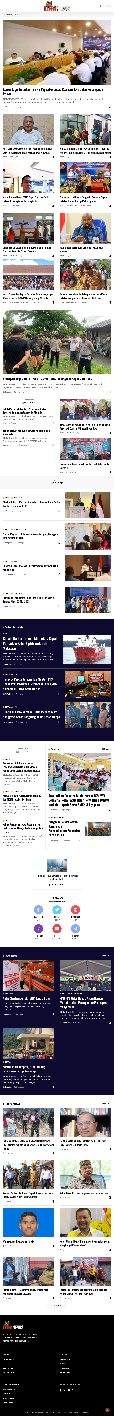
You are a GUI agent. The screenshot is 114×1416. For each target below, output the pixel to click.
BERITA (5, 157)
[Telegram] (75, 932)
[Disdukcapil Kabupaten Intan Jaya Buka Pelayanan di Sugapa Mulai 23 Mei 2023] (88, 600)
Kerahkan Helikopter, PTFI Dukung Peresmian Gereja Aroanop (24, 1068)
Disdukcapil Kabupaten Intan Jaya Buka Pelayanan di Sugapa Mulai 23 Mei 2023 (28, 599)
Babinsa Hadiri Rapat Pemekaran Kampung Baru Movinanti (27, 432)
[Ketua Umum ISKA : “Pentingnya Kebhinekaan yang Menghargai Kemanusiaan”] (85, 1222)
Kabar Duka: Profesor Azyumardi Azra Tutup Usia (84, 1193)
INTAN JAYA (14, 256)
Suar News (85, 1413)
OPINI (16, 529)
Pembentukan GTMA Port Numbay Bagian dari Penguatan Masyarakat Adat (25, 1291)
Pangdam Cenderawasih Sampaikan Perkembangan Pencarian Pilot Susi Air (64, 828)
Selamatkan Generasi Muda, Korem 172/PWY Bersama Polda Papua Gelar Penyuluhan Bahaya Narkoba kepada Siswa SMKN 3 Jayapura (78, 800)
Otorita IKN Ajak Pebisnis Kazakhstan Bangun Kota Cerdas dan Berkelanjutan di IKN (31, 504)
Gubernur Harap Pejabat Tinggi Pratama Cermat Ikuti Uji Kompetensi (31, 568)
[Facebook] (38, 913)
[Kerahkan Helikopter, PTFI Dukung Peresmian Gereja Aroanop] (28, 1043)
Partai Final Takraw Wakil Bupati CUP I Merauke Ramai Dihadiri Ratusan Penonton (83, 1291)
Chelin (7, 107)
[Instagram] (38, 932)
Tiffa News (9, 574)
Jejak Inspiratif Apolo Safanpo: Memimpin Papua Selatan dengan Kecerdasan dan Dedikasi (83, 296)
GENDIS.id (52, 1413)
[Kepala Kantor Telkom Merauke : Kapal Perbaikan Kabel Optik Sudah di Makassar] (87, 649)
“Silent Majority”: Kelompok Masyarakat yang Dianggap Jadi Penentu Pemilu (30, 536)
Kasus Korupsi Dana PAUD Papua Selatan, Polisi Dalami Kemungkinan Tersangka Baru (26, 199)
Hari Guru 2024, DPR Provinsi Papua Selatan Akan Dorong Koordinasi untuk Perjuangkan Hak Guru (27, 150)
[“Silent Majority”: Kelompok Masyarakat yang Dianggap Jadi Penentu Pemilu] (88, 536)
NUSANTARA (14, 302)
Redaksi (8, 1014)
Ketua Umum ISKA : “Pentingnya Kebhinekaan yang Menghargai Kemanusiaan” (85, 1243)
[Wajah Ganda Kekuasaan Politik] (28, 1222)
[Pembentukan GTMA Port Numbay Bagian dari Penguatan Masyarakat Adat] (28, 1271)
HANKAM (70, 206)
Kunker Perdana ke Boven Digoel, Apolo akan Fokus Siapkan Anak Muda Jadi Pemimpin (28, 1195)
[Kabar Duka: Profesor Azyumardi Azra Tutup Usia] (85, 1174)
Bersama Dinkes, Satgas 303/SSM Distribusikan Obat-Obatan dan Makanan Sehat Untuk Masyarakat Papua (28, 1144)
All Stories (105, 749)
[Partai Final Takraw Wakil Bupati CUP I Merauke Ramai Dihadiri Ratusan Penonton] (85, 1271)
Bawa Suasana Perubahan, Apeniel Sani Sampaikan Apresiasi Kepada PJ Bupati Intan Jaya (85, 426)
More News (12, 1103)
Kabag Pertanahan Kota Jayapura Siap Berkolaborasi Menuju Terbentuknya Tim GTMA (23, 828)
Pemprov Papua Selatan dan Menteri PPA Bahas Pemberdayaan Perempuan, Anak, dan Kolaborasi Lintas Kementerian (30, 684)
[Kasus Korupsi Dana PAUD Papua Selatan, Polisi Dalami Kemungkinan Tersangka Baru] (28, 177)
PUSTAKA (24, 302)
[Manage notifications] (107, 1410)
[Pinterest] (75, 913)
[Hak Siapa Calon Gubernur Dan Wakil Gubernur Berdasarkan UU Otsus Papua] (85, 1122)
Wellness (11, 955)
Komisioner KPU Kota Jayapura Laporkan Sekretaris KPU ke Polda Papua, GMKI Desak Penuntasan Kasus (21, 766)
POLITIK (24, 529)
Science (56, 749)
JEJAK (62, 302)
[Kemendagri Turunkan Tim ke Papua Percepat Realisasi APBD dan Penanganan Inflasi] (57, 52)
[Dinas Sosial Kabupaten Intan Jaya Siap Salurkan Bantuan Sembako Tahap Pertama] (28, 228)
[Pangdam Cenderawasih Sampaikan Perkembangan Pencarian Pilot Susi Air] (98, 829)
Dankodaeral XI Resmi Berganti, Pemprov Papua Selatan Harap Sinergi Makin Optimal (83, 199)
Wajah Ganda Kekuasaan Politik (18, 1241)
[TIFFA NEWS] (57, 6)
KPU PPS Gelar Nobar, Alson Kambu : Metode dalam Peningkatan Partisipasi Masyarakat (83, 1002)
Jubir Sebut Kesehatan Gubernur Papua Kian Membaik (81, 249)
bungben (8, 392)
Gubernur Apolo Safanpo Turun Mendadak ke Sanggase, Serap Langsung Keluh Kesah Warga (31, 714)
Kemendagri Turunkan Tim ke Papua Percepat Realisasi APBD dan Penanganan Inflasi (53, 92)
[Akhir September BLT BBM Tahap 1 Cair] (28, 975)
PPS (11, 157)
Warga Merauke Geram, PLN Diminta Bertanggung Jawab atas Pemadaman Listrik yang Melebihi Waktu (85, 150)
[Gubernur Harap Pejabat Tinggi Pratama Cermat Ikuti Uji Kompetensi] (88, 568)
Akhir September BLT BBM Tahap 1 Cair (27, 998)
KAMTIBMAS (18, 792)
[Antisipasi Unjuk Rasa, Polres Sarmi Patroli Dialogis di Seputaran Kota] (57, 342)
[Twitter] (57, 913)
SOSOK (73, 302)
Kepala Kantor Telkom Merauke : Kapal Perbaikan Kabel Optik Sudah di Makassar (30, 643)
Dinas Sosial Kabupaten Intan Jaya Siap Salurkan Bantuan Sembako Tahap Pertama (27, 249)
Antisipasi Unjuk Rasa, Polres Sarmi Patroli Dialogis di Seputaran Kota (47, 379)
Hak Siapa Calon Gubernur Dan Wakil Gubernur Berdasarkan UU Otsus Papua (83, 1143)
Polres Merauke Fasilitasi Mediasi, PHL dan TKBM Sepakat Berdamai (22, 797)
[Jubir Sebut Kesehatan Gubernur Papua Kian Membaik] (85, 228)
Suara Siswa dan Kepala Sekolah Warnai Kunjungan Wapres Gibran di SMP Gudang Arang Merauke (28, 296)
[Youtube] (57, 932)
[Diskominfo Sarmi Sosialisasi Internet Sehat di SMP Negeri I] (85, 449)
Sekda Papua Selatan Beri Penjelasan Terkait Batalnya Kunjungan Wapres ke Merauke (25, 410)
